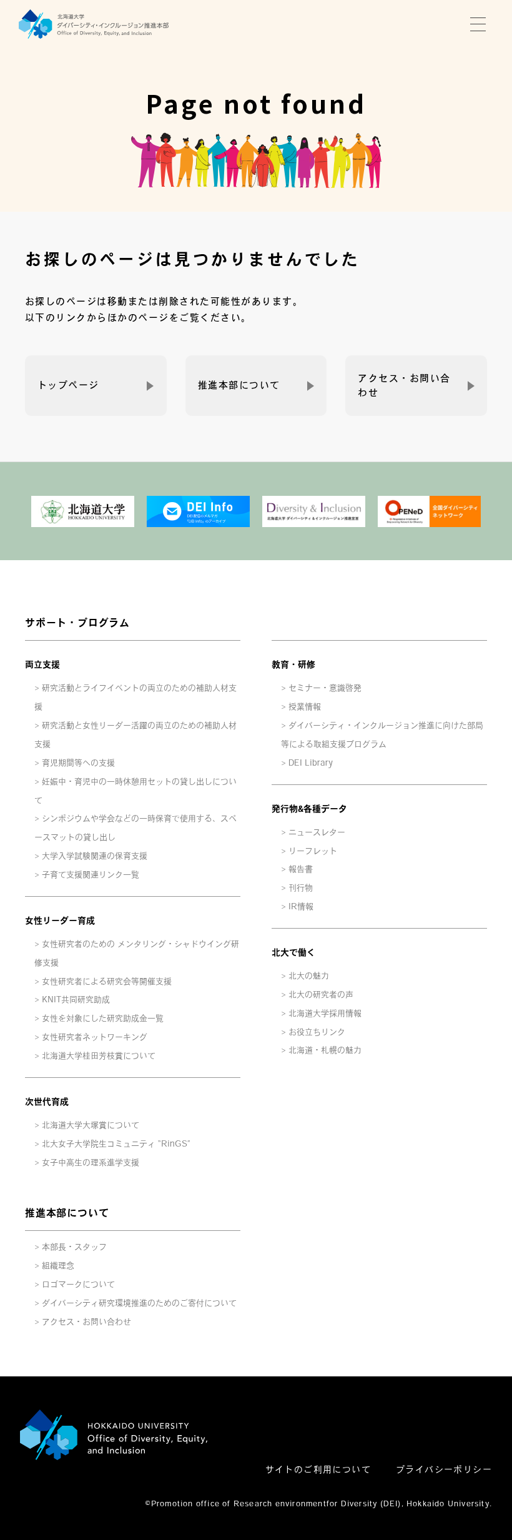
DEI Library (310, 763)
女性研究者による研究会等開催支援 (107, 981)
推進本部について (239, 385)
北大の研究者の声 (320, 994)
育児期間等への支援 (78, 763)
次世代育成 (47, 1101)
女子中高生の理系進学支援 (90, 1162)
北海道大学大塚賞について (90, 1125)
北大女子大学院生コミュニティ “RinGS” (116, 1144)
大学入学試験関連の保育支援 (94, 856)
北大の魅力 (308, 976)
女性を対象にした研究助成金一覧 (103, 1018)
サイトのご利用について (318, 1469)
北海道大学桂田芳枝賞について (98, 1056)
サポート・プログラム (77, 623)
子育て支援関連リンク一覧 (90, 875)
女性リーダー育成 (60, 920)
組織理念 (58, 1265)
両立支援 (42, 664)
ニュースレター (316, 832)
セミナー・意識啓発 (325, 688)
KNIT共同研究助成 (76, 999)
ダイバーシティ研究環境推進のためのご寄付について (139, 1303)
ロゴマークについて (78, 1284)
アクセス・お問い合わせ (404, 385)
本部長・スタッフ (74, 1247)
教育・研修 (293, 664)
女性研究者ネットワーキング (94, 1037)
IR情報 (300, 906)
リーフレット (312, 851)
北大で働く (293, 952)
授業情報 (304, 707)
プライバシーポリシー (444, 1469)
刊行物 (300, 888)
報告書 (300, 869)
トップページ (68, 385)
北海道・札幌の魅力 (325, 1050)
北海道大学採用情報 (325, 1013)
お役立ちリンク (316, 1032)
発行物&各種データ (309, 808)
